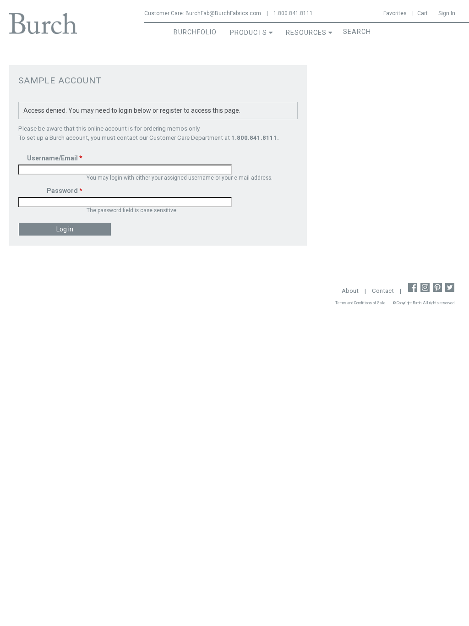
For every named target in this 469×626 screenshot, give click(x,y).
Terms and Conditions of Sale (360, 303)
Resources (306, 33)
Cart (422, 13)
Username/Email (54, 158)
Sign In (446, 13)
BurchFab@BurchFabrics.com (223, 13)
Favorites (395, 13)
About (350, 290)
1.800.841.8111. (255, 137)
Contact (383, 290)
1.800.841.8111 (293, 13)
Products (248, 33)
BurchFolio (195, 32)
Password (64, 190)
